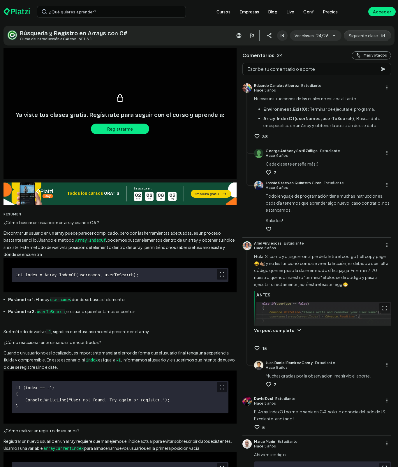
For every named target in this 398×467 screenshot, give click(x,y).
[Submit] (44, 12)
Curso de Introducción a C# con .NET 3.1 (56, 39)
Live (290, 11)
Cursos (223, 11)
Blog (272, 11)
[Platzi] (16, 11)
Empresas (249, 11)
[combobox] (111, 11)
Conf (308, 11)
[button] (120, 193)
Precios (330, 11)
